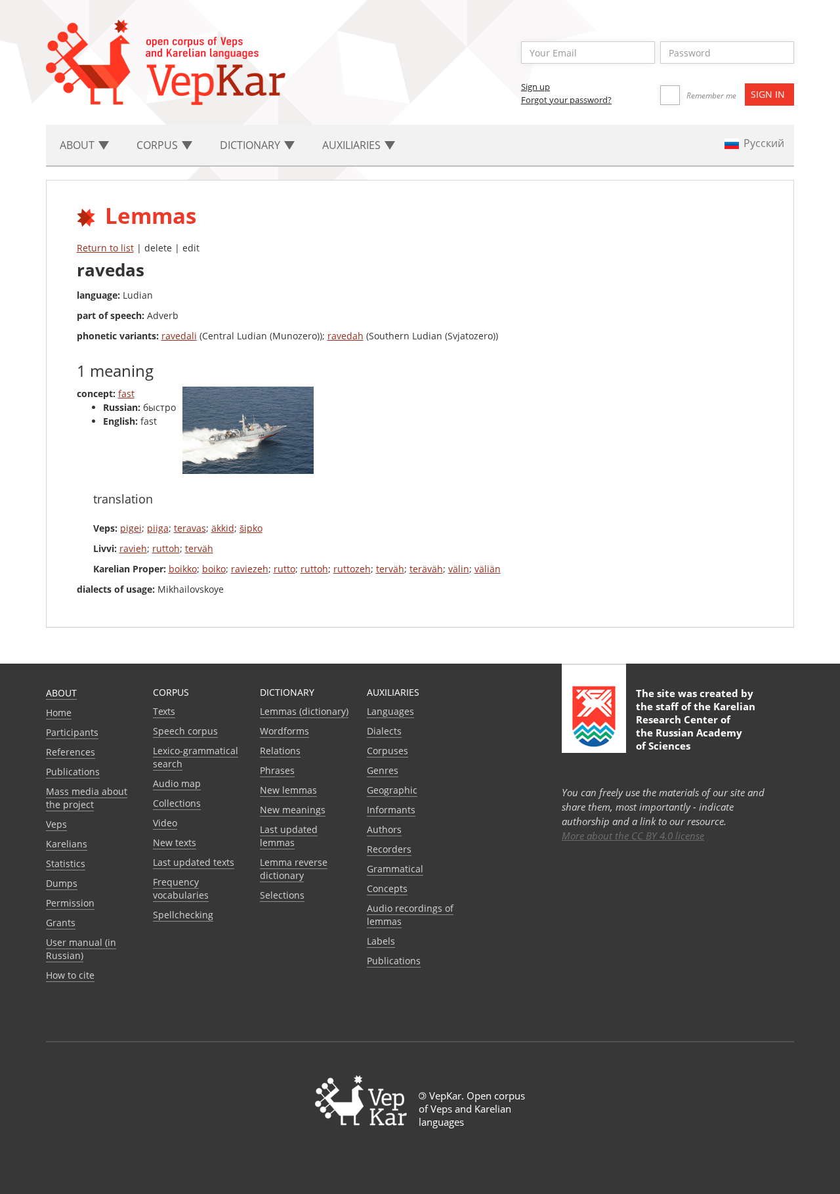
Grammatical (395, 869)
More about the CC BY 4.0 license (633, 835)
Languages (390, 711)
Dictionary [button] (251, 145)
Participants (72, 732)
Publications (73, 771)
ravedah (345, 336)
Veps (56, 824)
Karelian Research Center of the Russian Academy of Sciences (695, 726)
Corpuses (387, 750)
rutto (284, 569)
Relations (280, 750)
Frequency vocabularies (181, 888)
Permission (70, 903)
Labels (381, 941)
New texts (174, 842)
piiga (158, 528)
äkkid (222, 528)
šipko (251, 528)
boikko (183, 569)
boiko (214, 569)
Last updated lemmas (289, 836)
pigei (131, 528)
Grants (60, 922)
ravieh (133, 548)
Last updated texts (193, 862)
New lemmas (288, 790)
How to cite (70, 975)
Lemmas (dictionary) (304, 711)
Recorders (389, 849)
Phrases (277, 770)
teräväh (426, 569)
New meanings (293, 809)
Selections (282, 895)
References (70, 752)
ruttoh (166, 548)
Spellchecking (183, 914)
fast (126, 393)
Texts (164, 711)
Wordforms (284, 731)
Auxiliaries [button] (352, 145)
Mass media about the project (86, 798)
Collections (177, 803)
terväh (199, 548)
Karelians (66, 844)
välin (458, 569)
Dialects (384, 731)
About (61, 693)
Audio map (177, 783)
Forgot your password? (566, 100)
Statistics (65, 863)
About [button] (78, 145)
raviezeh (249, 569)
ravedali (179, 336)
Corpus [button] (158, 145)
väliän (487, 569)
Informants (391, 809)
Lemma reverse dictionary (293, 869)
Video (165, 823)
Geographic (392, 790)
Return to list (105, 248)
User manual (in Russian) (81, 949)
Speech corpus (185, 731)
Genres (382, 770)
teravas (190, 528)
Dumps (61, 883)
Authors (384, 829)
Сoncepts (387, 888)
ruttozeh (352, 569)
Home (59, 712)
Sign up (535, 87)
